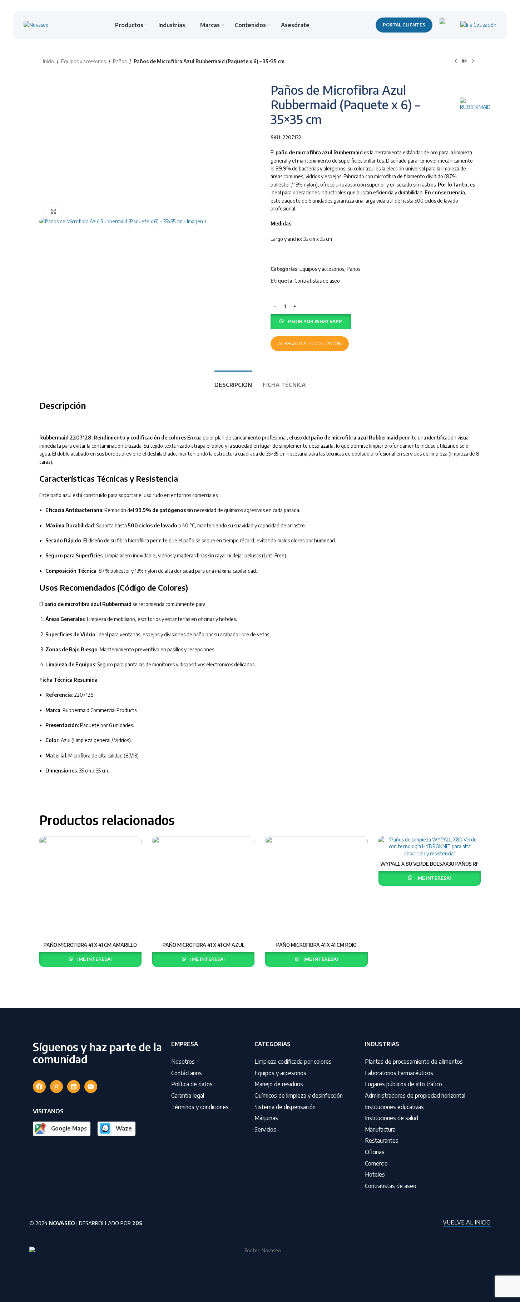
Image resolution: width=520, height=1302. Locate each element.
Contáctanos (186, 1073)
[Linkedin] (73, 1086)
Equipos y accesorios (83, 61)
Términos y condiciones (200, 1106)
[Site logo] (36, 24)
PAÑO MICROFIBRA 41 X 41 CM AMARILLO (90, 945)
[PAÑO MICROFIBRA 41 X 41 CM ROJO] (316, 887)
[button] (311, 321)
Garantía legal (187, 1095)
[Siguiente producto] (473, 61)
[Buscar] (446, 25)
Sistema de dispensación (285, 1106)
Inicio (48, 61)
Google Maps (69, 1128)
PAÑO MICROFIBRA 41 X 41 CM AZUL (203, 945)
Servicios (265, 1129)
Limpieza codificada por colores (293, 1061)
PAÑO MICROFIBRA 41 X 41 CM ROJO (316, 945)
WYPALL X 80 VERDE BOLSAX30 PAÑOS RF (429, 864)
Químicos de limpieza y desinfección (298, 1095)
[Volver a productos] (464, 61)
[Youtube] (90, 1086)
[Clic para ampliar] (54, 211)
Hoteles (375, 1174)
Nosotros (183, 1061)
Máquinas (266, 1118)
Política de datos (192, 1084)
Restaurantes (381, 1140)
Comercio (376, 1163)
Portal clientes (404, 25)
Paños (120, 61)
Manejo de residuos (278, 1084)
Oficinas (375, 1152)
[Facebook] (39, 1086)
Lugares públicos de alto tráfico (403, 1084)
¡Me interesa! (94, 959)
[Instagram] (56, 1086)
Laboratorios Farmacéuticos (399, 1073)
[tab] (233, 381)
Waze (124, 1128)
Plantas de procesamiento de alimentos (414, 1061)
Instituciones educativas (394, 1106)
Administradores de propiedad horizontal (415, 1095)
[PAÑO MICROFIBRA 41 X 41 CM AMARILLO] (90, 887)
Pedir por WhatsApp (315, 321)
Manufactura (380, 1129)
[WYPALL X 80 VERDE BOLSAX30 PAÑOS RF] (429, 846)
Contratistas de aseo (317, 281)
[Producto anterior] (455, 61)
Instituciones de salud (391, 1118)
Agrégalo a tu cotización (309, 343)
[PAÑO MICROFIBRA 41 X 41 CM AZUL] (203, 887)
